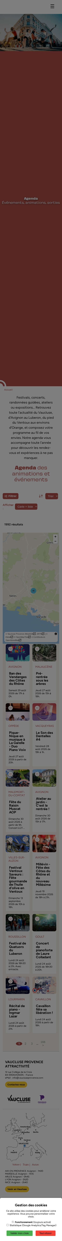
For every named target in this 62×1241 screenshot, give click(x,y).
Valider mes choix (19, 1233)
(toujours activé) (33, 1222)
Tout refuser (45, 1233)
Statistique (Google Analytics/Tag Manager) (32, 1225)
